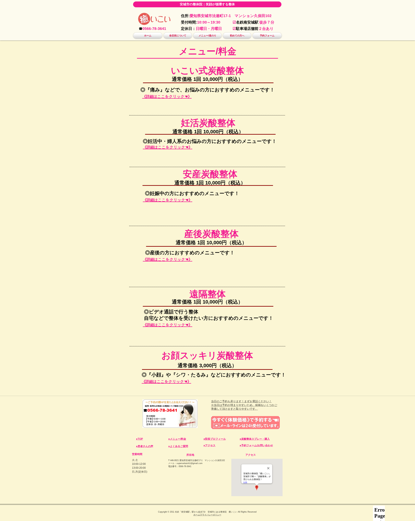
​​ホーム (196, 515)
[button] (178, 35)
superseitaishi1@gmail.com (189, 463)
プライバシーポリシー (210, 515)
